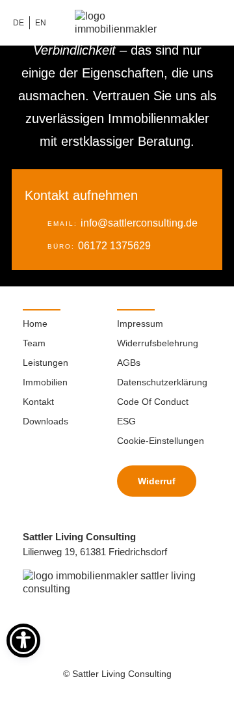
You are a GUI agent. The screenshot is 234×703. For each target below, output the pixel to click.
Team (34, 343)
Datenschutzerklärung (162, 382)
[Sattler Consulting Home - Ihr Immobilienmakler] (117, 582)
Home (35, 323)
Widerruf (157, 481)
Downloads (45, 421)
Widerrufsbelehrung (157, 343)
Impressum (140, 323)
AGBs (128, 362)
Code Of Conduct (152, 401)
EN (40, 22)
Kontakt (38, 401)
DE (18, 22)
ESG (126, 421)
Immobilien (45, 382)
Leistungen (45, 362)
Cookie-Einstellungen (160, 440)
